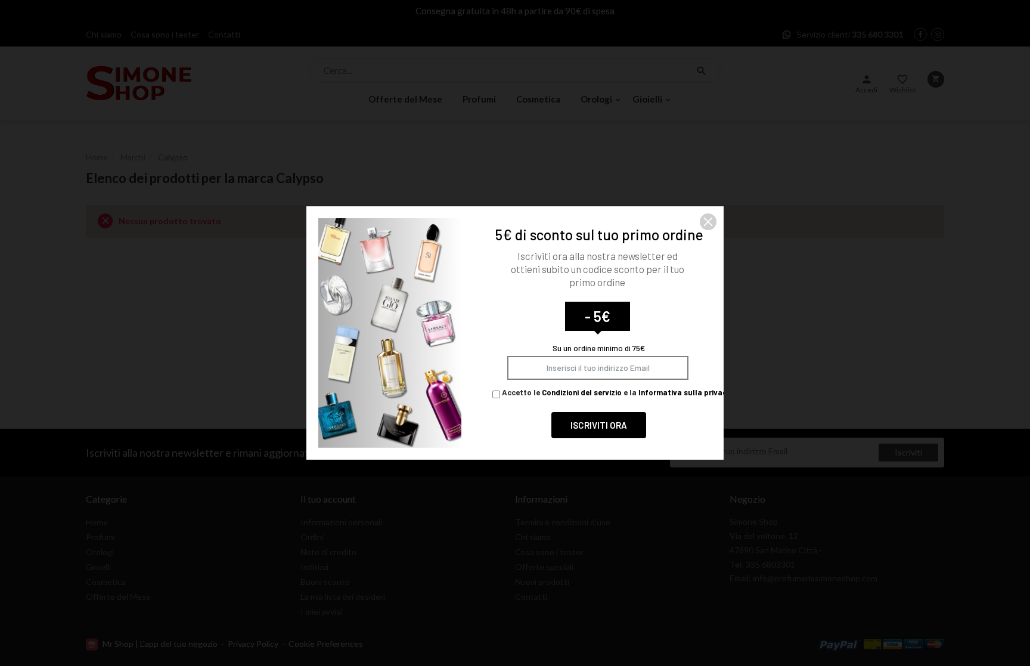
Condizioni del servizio (582, 392)
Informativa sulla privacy (684, 392)
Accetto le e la (615, 392)
